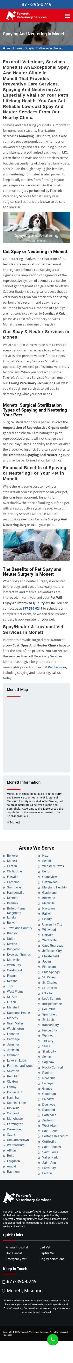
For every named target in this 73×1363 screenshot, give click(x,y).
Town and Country (19, 928)
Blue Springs (51, 972)
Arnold (11, 1166)
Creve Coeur (15, 1129)
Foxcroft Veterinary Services (34, 1331)
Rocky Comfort (52, 1067)
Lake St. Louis (17, 1060)
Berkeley (12, 855)
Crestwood (14, 970)
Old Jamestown (18, 1140)
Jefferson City (52, 951)
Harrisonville (15, 892)
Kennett (12, 898)
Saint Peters (50, 1131)
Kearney (12, 903)
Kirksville (13, 1108)
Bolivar (12, 922)
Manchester (15, 1118)
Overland (13, 1055)
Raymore (13, 1171)
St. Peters (49, 977)
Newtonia (48, 1078)
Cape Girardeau (52, 945)
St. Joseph (49, 988)
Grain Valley (15, 1023)
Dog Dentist (14, 1253)
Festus (11, 976)
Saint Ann (49, 1162)
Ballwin (47, 913)
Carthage (13, 1039)
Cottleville (49, 1141)
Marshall (13, 1007)
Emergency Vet (16, 1259)
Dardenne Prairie (18, 1013)
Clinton (12, 866)
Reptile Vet (47, 1253)
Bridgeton (13, 949)
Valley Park (50, 1157)
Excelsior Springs (19, 954)
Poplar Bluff (15, 1092)
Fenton (47, 1173)
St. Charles (49, 982)
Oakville (47, 935)
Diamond (48, 1110)
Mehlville (48, 903)
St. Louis (48, 1019)
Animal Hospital (17, 1247)
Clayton (12, 1081)
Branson (12, 933)
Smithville (14, 887)
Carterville (49, 1115)
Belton (46, 871)
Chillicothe (14, 871)
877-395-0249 (37, 4)
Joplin (46, 961)
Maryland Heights (54, 887)
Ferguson (13, 1161)
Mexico (12, 944)
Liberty (47, 919)
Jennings (13, 1044)
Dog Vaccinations (52, 1259)
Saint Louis (50, 1152)
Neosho (12, 981)
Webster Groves (53, 866)
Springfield (49, 1014)
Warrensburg (16, 1145)
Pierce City (49, 1030)
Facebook (7, 1334)
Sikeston (13, 1071)
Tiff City (47, 1041)
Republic (13, 1076)
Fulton (11, 1002)
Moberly (12, 1018)
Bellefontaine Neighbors (16, 910)
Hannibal (13, 1097)
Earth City (49, 1168)
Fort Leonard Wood (20, 1065)
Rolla (10, 1155)
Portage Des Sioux (55, 1136)
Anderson (48, 1120)
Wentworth (49, 1035)
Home (6, 48)
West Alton (49, 1125)
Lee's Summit (51, 998)
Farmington (15, 1124)
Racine (47, 1072)
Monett (17, 48)
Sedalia (47, 861)
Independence (52, 1004)
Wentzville (49, 940)
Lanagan (48, 1083)
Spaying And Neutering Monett (44, 48)
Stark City (49, 1051)
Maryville (13, 960)
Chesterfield (50, 956)
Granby (47, 1088)
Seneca (47, 1056)
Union (11, 938)
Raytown (48, 908)
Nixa (45, 855)
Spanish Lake (16, 1103)
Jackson (13, 1050)
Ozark (11, 1134)
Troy (10, 986)
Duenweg (48, 1104)
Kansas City (50, 1025)
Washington (15, 1028)
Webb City (14, 965)
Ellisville (12, 877)
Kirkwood (48, 898)
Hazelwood (50, 882)
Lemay (11, 1087)
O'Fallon (48, 993)
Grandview (49, 877)
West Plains (15, 991)
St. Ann (12, 997)
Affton (11, 1150)
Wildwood (49, 929)
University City (52, 924)
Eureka (11, 917)
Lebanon (13, 1034)
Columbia (48, 1009)
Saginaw (48, 1062)
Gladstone (49, 892)
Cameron (13, 882)
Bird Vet (45, 1247)
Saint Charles (51, 1147)
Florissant (49, 967)
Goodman (49, 1094)
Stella (46, 1046)
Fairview (48, 1099)
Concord (13, 1113)
